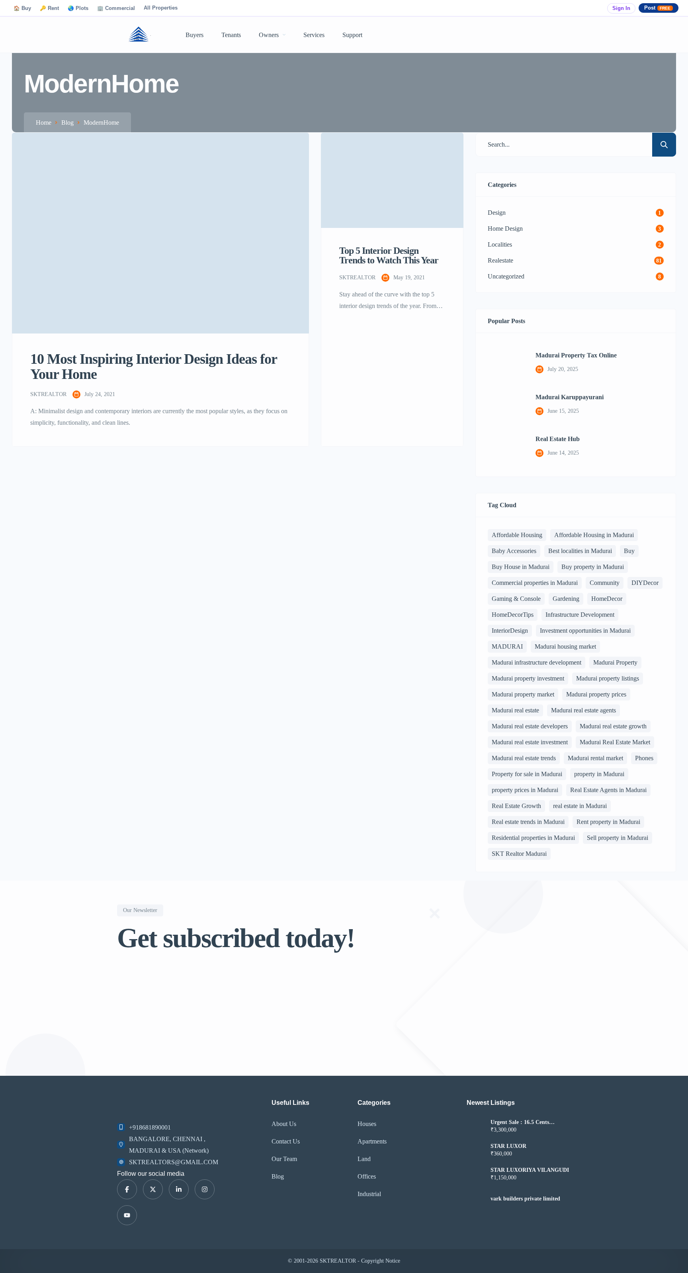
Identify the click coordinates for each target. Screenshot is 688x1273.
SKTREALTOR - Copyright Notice (360, 1261)
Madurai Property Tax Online (576, 355)
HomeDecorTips (513, 614)
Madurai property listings (607, 678)
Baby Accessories (514, 550)
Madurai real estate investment (530, 742)
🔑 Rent (49, 8)
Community (605, 582)
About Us (284, 1123)
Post (657, 8)
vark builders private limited (525, 1199)
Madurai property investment (528, 678)
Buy (629, 550)
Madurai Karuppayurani (570, 397)
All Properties (161, 8)
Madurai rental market (595, 758)
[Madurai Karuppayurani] (506, 405)
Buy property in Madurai (592, 566)
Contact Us (286, 1141)
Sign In (621, 8)
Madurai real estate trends (524, 758)
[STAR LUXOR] (476, 1151)
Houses (367, 1123)
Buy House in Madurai (520, 566)
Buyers (194, 34)
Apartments (372, 1141)
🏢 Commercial (116, 8)
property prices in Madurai (525, 790)
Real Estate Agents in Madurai (608, 790)
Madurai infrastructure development (536, 662)
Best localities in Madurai (580, 550)
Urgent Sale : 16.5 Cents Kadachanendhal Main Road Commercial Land (525, 1122)
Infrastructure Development (579, 614)
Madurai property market (523, 694)
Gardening (566, 598)
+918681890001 (150, 1127)
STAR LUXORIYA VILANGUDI (530, 1170)
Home (43, 122)
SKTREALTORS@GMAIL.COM (173, 1162)
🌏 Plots (78, 8)
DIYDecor (645, 582)
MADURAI (507, 646)
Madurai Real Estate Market (615, 742)
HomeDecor (606, 598)
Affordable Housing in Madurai (594, 535)
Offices (367, 1176)
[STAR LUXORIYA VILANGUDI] (476, 1175)
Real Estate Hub (558, 439)
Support (352, 34)
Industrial (369, 1194)
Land (364, 1158)
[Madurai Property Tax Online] (506, 363)
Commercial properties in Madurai (535, 582)
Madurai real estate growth (613, 726)
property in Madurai (599, 774)
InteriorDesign (510, 630)
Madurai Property (615, 662)
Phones (644, 758)
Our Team (284, 1158)
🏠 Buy (22, 8)
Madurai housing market (565, 646)
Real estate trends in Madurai (528, 821)
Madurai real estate (515, 710)
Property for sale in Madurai (527, 774)
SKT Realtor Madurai (519, 853)
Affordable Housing (517, 535)
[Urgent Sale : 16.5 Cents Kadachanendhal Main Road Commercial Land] (476, 1127)
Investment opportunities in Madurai (585, 630)
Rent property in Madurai (608, 821)
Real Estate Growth (516, 805)
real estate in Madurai (580, 805)
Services (313, 34)
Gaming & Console (516, 598)
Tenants (231, 34)
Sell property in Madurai (617, 837)
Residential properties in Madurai (533, 837)
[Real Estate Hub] (506, 447)
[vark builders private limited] (476, 1199)
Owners (269, 34)
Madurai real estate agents (583, 710)
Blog (67, 122)
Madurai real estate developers (530, 726)
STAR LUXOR (508, 1146)
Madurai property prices (596, 694)
